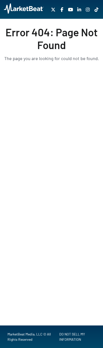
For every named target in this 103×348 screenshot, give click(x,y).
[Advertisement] (51, 138)
